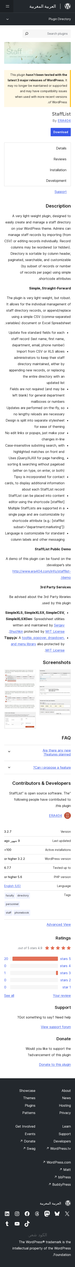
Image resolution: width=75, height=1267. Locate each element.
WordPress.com (56, 1162)
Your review (62, 995)
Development (56, 180)
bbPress (62, 1177)
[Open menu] (6, 6)
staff (8, 912)
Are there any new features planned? (57, 752)
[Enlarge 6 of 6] (30, 717)
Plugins (30, 1105)
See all (9, 995)
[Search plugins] (26, 33)
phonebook (22, 912)
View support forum (56, 1027)
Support (61, 192)
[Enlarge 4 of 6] (30, 675)
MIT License (55, 631)
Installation (58, 170)
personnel (12, 904)
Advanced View (59, 924)
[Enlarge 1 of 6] (65, 675)
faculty (10, 895)
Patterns (28, 1113)
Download (60, 132)
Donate (27, 1141)
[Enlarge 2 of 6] (65, 691)
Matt (65, 1170)
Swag (29, 1148)
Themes (29, 1098)
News (66, 1098)
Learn (66, 1126)
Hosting (65, 1105)
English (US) (12, 886)
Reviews (60, 159)
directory (23, 895)
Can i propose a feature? (52, 768)
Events (30, 1134)
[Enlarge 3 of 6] (65, 705)
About (66, 1091)
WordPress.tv (58, 1148)
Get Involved (25, 1126)
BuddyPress (59, 1184)
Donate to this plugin (55, 1064)
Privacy (65, 1113)
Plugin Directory (60, 19)
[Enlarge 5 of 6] (30, 696)
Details (61, 148)
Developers (62, 1141)
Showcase (27, 1091)
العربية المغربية (50, 1203)
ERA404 (64, 121)
